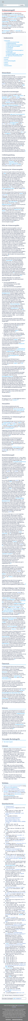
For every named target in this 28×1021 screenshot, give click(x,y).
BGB (24, 85)
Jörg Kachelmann (21, 348)
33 (20, 507)
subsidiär (4, 622)
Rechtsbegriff (6, 30)
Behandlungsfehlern (20, 498)
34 (10, 532)
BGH (5, 173)
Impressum (8, 1019)
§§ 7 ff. (6, 164)
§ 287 (3, 194)
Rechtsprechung (17, 209)
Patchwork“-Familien (6, 553)
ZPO (6, 194)
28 (7, 477)
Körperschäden (5, 21)
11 (17, 325)
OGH (11, 990)
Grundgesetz (13, 123)
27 (6, 450)
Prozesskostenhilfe (9, 428)
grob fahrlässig (5, 698)
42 (18, 614)
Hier (16, 1009)
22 (19, 426)
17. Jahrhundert (17, 30)
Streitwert (4, 199)
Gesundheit (4, 97)
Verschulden (11, 161)
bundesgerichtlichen (19, 724)
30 (11, 481)
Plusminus (6, 791)
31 (11, 488)
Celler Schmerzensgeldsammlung (11, 788)
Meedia (20, 858)
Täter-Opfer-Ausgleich (8, 741)
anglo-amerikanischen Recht (8, 188)
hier (11, 1009)
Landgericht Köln (9, 351)
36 (22, 549)
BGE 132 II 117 (20, 992)
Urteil (22, 363)
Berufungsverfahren (13, 201)
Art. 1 (3, 123)
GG (6, 609)
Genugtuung (4, 16)
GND (14, 998)
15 (13, 350)
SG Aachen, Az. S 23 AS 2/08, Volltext (14, 897)
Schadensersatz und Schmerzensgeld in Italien (14, 790)
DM (23, 309)
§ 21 (3, 106)
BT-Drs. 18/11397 (11, 917)
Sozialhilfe (4, 424)
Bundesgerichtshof (14, 122)
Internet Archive (18, 794)
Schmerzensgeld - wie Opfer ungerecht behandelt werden (14, 792)
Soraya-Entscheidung (8, 610)
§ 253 (3, 83)
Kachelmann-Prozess (20, 350)
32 (21, 499)
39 (25, 584)
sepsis (17, 330)
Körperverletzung (20, 410)
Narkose (10, 576)
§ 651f (12, 102)
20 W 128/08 (21, 910)
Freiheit (10, 97)
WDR (6, 966)
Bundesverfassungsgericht (7, 611)
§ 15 (20, 105)
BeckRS (21, 914)
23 (13, 427)
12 (15, 331)
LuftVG (19, 164)
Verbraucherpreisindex (15, 304)
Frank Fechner (9, 968)
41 (24, 608)
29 (10, 481)
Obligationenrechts (21, 713)
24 (9, 435)
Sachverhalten (9, 260)
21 (2, 425)
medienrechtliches (6, 598)
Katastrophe (21, 690)
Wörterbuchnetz (9, 806)
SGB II (19, 422)
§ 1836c (4, 450)
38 (10, 563)
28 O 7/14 (13, 855)
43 (24, 628)
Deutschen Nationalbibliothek (11, 787)
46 (13, 728)
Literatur (3, 210)
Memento (23, 792)
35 (2, 545)
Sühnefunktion (13, 20)
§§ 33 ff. (15, 164)
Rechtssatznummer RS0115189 (13, 990)
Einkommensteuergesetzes (19, 409)
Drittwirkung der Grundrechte (14, 606)
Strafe (15, 677)
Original (21, 873)
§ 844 (16, 480)
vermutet (15, 541)
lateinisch (4, 32)
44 (14, 659)
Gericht (21, 193)
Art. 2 (8, 123)
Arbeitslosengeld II (7, 422)
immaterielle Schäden (12, 17)
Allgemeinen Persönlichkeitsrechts (9, 618)
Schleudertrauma (14, 308)
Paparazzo (14, 629)
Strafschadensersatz (6, 678)
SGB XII (15, 424)
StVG (10, 164)
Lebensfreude (17, 676)
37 (11, 553)
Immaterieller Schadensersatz (19, 461)
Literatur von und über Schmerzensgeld (12, 785)
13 (21, 335)
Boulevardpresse (5, 643)
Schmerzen (4, 672)
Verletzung (4, 25)
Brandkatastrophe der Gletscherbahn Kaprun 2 (12, 692)
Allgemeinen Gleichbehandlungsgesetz (10, 105)
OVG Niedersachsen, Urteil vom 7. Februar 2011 (14, 888)
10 (21, 275)
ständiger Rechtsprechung (19, 603)
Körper (9, 25)
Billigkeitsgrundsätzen (6, 204)
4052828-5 (18, 998)
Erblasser (4, 573)
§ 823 (17, 98)
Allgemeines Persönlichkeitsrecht (14, 609)
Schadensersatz (19, 16)
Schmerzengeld (13, 14)
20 (20, 412)
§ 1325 (3, 667)
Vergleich (16, 339)
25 (12, 441)
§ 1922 (18, 571)
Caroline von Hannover (12, 626)
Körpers (21, 95)
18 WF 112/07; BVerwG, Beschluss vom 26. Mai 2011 (15, 893)
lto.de (7, 943)
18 (22, 369)
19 (17, 399)
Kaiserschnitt (21, 343)
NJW (10, 976)
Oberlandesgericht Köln (14, 355)
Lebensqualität (5, 677)
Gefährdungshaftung (13, 163)
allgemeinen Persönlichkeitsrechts (17, 114)
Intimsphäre (10, 619)
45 (21, 688)
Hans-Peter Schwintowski (9, 795)
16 (8, 356)
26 (12, 444)
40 (13, 600)
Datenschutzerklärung (17, 1019)
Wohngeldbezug (10, 425)
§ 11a (13, 422)
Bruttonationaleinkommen (7, 376)
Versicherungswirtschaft (10, 865)
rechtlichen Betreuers (16, 447)
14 (24, 340)
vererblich (15, 400)
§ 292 (21, 544)
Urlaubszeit (7, 102)
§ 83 (8, 424)
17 (8, 364)
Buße (20, 677)
